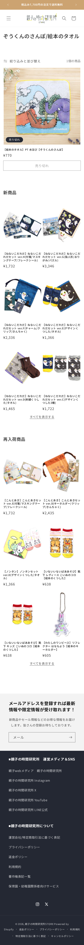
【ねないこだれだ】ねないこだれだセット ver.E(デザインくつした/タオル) (61, 328)
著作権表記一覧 (20, 876)
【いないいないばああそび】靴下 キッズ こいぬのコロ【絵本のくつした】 (22, 646)
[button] (8, 18)
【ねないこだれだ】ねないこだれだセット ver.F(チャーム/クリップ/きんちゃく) (22, 328)
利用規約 (15, 867)
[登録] (70, 737)
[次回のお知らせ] (76, 4)
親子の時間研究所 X (22, 790)
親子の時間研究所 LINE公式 (28, 810)
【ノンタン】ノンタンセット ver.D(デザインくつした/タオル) (21, 575)
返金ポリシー (18, 857)
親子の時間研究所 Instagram (29, 780)
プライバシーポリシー (24, 847)
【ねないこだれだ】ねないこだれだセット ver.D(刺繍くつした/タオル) (22, 399)
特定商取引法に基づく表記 (31, 936)
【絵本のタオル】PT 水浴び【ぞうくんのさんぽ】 (33, 149)
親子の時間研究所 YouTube (28, 800)
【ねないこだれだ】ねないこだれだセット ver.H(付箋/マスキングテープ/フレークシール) (22, 257)
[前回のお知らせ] (8, 4)
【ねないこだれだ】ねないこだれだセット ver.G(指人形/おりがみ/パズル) (61, 257)
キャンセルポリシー (62, 936)
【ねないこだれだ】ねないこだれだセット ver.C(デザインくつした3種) (61, 399)
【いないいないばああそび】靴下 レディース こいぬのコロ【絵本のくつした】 (61, 575)
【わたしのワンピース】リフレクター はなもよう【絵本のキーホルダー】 (61, 646)
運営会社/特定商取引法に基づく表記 (34, 837)
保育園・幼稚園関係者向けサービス (34, 886)
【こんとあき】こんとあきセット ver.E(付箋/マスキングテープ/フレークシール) (22, 504)
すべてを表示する (42, 417)
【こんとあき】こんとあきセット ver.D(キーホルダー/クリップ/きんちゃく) (61, 504)
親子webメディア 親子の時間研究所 (35, 770)
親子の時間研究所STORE (39, 924)
